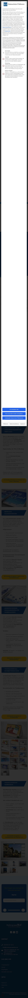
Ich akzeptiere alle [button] (14, 409)
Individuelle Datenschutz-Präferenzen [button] (14, 418)
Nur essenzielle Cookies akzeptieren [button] (14, 413)
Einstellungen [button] (7, 31)
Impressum (22, 423)
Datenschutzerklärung (6, 27)
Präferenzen (5, 423)
